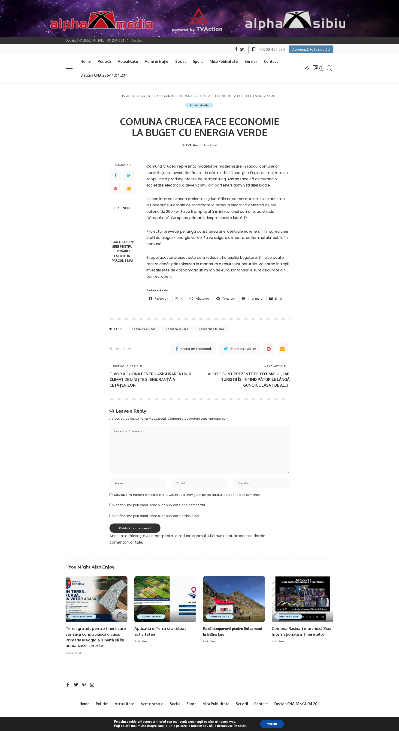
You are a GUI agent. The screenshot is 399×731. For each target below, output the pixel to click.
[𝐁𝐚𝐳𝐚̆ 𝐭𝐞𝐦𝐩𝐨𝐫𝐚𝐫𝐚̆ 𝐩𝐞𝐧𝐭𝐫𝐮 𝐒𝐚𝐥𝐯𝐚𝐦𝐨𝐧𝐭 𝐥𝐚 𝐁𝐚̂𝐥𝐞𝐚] (234, 599)
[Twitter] (128, 175)
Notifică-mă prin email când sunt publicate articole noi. (156, 516)
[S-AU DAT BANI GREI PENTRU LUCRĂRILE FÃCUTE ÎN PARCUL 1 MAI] (122, 225)
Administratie (199, 105)
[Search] (329, 68)
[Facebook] (115, 175)
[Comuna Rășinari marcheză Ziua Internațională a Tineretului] (303, 599)
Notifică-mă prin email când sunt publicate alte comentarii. (159, 505)
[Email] (128, 188)
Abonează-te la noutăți (311, 49)
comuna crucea (144, 329)
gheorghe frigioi (212, 329)
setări (242, 726)
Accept (272, 724)
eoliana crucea (178, 329)
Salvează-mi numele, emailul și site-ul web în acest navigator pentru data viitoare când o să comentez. (187, 495)
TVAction (192, 145)
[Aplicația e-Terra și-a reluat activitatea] (165, 599)
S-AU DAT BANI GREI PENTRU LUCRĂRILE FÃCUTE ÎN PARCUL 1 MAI (122, 251)
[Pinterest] (115, 188)
